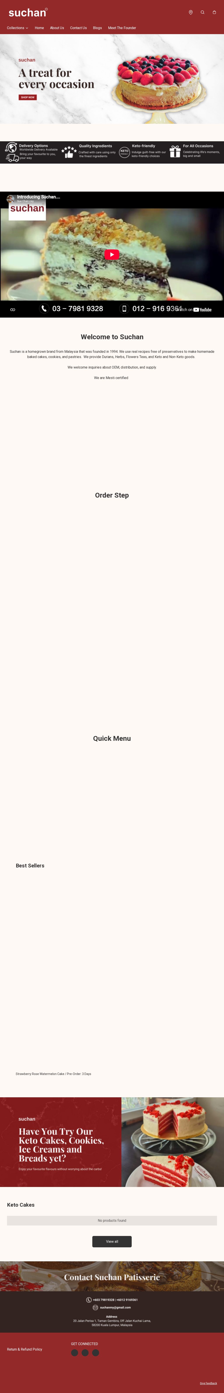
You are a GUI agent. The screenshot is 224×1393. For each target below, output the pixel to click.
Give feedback (208, 1383)
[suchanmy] (28, 12)
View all (112, 1241)
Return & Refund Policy (24, 1349)
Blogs (97, 28)
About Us (57, 28)
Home (39, 28)
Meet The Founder (122, 28)
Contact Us (78, 28)
